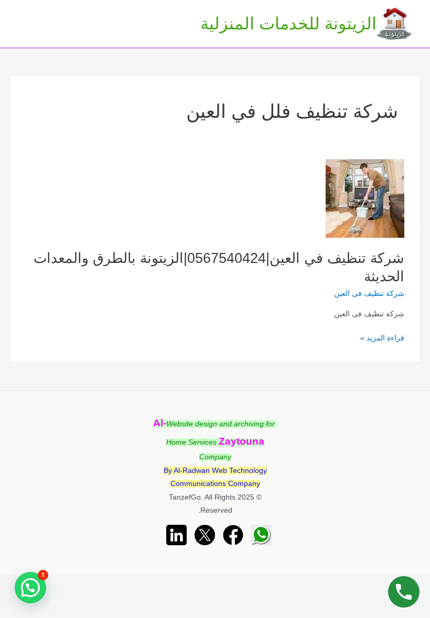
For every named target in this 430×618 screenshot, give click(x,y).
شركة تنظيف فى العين (369, 293)
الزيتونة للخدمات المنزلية (288, 23)
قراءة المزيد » (382, 339)
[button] (30, 587)
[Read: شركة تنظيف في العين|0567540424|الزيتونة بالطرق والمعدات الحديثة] (365, 198)
